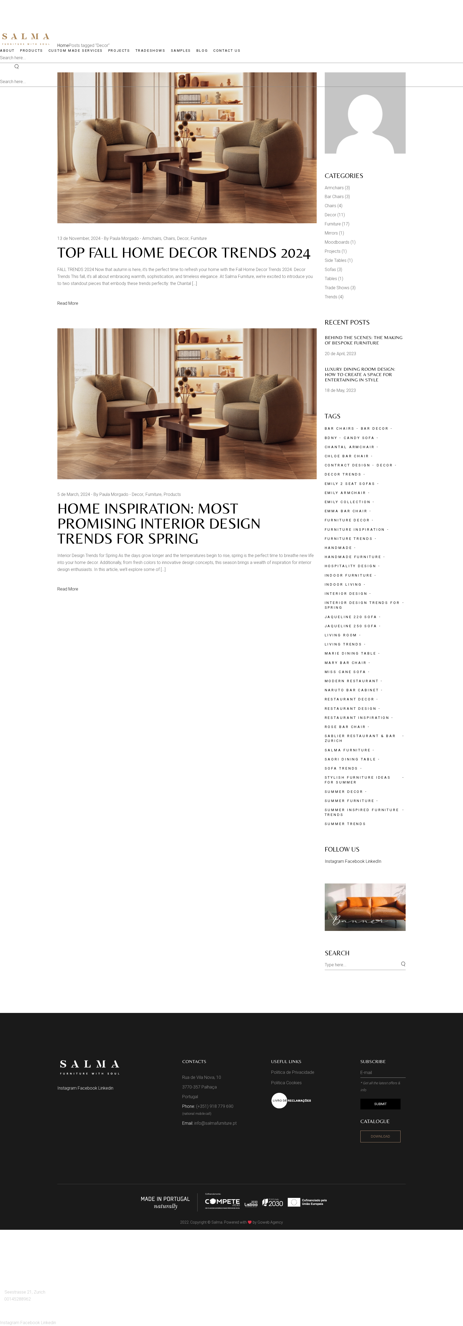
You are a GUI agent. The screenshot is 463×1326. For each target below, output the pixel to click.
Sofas (330, 269)
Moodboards (337, 242)
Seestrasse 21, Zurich (25, 1292)
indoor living (343, 584)
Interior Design (346, 594)
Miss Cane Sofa (346, 672)
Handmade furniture (353, 557)
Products (172, 494)
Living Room (341, 635)
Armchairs (151, 238)
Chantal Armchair (350, 447)
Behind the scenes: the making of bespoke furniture (363, 340)
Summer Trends (346, 824)
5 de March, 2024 (73, 494)
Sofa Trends (342, 768)
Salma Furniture (348, 750)
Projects (333, 251)
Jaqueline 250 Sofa (351, 626)
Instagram (335, 861)
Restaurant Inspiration (357, 718)
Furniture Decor (347, 520)
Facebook (355, 861)
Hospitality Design (350, 566)
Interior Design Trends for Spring (362, 605)
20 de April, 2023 (340, 353)
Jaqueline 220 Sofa (351, 617)
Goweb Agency (270, 1222)
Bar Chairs (334, 196)
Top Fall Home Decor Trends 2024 (184, 252)
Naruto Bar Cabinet (352, 690)
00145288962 (17, 1299)
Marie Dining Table (350, 653)
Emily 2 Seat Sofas (350, 484)
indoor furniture (349, 575)
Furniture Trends (349, 539)
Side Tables (335, 260)
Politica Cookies (286, 1082)
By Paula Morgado (121, 238)
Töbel (13, 1265)
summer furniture (350, 801)
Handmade (338, 548)
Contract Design (348, 465)
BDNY (331, 438)
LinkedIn (373, 861)
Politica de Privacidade (292, 1072)
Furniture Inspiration (355, 530)
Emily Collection (348, 502)
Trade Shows (337, 287)
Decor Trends (343, 474)
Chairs (169, 238)
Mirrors (331, 233)
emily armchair (346, 493)
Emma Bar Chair (346, 511)
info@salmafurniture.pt (215, 1123)
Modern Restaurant (352, 681)
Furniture (199, 238)
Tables (331, 278)
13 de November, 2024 (78, 238)
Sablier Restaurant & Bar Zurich (360, 738)
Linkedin (105, 1088)
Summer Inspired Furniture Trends (362, 812)
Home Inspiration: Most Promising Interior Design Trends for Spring (159, 523)
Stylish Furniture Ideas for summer (358, 779)
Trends (331, 296)
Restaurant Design (351, 709)
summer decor (344, 792)
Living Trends (344, 644)
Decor (183, 238)
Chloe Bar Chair (347, 456)
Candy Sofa (359, 438)
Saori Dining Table (350, 759)
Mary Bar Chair (346, 663)
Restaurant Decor (350, 699)
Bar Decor (375, 428)
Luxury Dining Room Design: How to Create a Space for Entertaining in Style (360, 374)
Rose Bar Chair (345, 727)
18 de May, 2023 (340, 390)
